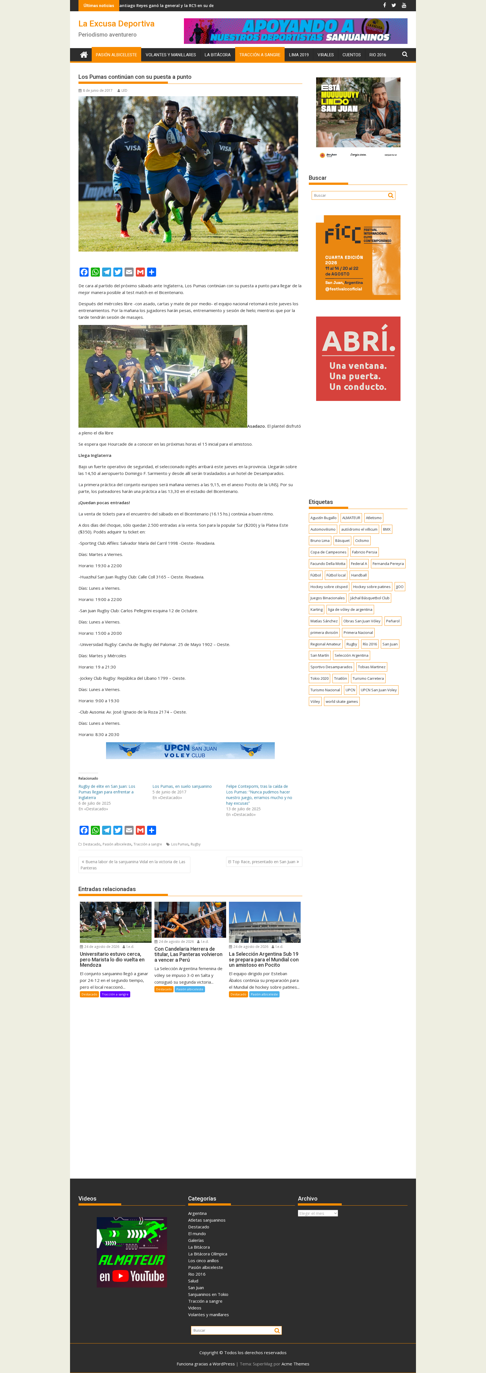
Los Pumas (179, 844)
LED (124, 90)
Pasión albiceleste (116, 54)
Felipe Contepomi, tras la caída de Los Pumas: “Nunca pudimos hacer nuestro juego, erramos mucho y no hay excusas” (259, 795)
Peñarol (393, 620)
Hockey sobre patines (372, 586)
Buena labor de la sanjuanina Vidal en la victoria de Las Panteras (132, 865)
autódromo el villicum (359, 529)
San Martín (319, 655)
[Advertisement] (358, 449)
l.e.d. (130, 946)
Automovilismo (323, 529)
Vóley (315, 701)
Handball (359, 575)
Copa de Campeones (328, 552)
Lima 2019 (299, 54)
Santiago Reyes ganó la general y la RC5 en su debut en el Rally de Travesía (127, 5)
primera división (324, 632)
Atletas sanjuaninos (207, 1220)
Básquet (342, 540)
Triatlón (340, 678)
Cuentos (352, 54)
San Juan (390, 644)
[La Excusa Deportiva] (83, 54)
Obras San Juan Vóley (362, 620)
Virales (326, 54)
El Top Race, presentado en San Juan (261, 861)
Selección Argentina (351, 655)
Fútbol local (336, 575)
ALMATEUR (351, 517)
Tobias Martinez (372, 666)
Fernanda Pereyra (388, 563)
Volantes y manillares (171, 54)
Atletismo (374, 517)
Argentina (197, 1213)
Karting (316, 609)
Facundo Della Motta (327, 563)
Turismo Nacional (325, 689)
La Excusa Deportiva (116, 23)
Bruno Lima (320, 540)
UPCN (350, 689)
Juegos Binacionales (327, 597)
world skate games (342, 701)
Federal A (359, 563)
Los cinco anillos (203, 1260)
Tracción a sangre (259, 54)
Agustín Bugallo (323, 517)
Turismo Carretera (368, 678)
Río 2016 (370, 644)
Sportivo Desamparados (331, 666)
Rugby (196, 844)
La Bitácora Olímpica (207, 1254)
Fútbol (315, 575)
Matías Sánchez (324, 620)
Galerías (196, 1240)
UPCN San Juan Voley (379, 689)
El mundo (197, 1233)
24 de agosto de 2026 (101, 946)
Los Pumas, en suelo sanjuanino (182, 786)
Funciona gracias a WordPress (206, 1364)
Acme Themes (295, 1364)
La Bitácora (218, 54)
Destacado (91, 844)
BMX (387, 529)
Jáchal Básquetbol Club (370, 597)
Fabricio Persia (364, 552)
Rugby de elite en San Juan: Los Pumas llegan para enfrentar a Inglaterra (106, 792)
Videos (194, 1308)
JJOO (400, 586)
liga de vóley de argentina (350, 609)
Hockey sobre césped (329, 586)
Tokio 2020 (319, 678)
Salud (193, 1281)
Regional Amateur (325, 644)
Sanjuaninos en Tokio (208, 1294)
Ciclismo (362, 540)
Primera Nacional (358, 632)
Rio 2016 (378, 54)
